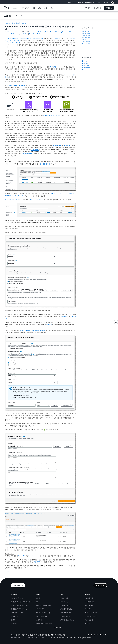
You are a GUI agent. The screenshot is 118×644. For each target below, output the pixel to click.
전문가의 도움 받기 (91, 616)
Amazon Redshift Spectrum (37, 330)
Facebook (86, 63)
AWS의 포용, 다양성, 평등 (44, 623)
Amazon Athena (24, 330)
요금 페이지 (37, 562)
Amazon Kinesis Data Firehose (15, 43)
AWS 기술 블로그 (86, 43)
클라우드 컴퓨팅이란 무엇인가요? (21, 602)
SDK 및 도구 (64, 602)
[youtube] (100, 635)
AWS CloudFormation (18, 196)
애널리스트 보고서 (41, 616)
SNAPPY (29, 154)
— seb (7, 571)
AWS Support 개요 (91, 612)
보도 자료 (14, 623)
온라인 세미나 (86, 35)
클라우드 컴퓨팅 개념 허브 (19, 609)
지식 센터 (88, 609)
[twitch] (97, 635)
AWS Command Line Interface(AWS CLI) (62, 194)
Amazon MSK (22, 556)
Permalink (32, 34)
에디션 (22, 16)
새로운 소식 (14, 616)
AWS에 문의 (89, 598)
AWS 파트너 (39, 620)
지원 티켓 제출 (89, 602)
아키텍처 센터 (40, 609)
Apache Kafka (57, 38)
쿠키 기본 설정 (40, 638)
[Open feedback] (116, 322)
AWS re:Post (89, 605)
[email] (106, 635)
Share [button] (40, 34)
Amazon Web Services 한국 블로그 (15, 23)
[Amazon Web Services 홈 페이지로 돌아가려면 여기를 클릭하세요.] (6, 9)
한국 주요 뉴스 (86, 31)
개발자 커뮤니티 (86, 41)
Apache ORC (67, 145)
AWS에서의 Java (65, 612)
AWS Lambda (35, 149)
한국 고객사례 (86, 33)
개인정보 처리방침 (16, 638)
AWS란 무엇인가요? (17, 598)
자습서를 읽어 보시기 (45, 164)
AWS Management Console (36, 200)
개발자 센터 (64, 598)
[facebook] (88, 635)
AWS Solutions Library (43, 605)
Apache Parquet (57, 145)
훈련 (37, 602)
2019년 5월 (52, 67)
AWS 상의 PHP (65, 616)
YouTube (86, 65)
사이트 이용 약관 (28, 638)
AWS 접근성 (89, 620)
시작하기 (38, 598)
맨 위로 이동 (57, 627)
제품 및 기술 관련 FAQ (43, 612)
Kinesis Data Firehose (34, 556)
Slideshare (86, 67)
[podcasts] (103, 635)
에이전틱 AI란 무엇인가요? (19, 605)
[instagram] (94, 635)
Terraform (30, 196)
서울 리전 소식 (86, 39)
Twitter (85, 61)
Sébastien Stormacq (12, 32)
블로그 (13, 620)
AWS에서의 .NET (65, 605)
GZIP (23, 154)
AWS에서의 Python (66, 609)
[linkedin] (91, 635)
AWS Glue (49, 324)
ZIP (26, 154)
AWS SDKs (8, 196)
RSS (84, 69)
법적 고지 (88, 623)
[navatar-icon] (112, 2)
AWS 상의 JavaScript (67, 620)
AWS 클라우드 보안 (17, 612)
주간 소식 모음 (86, 37)
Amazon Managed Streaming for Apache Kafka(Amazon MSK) (26, 38)
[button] (114, 2)
